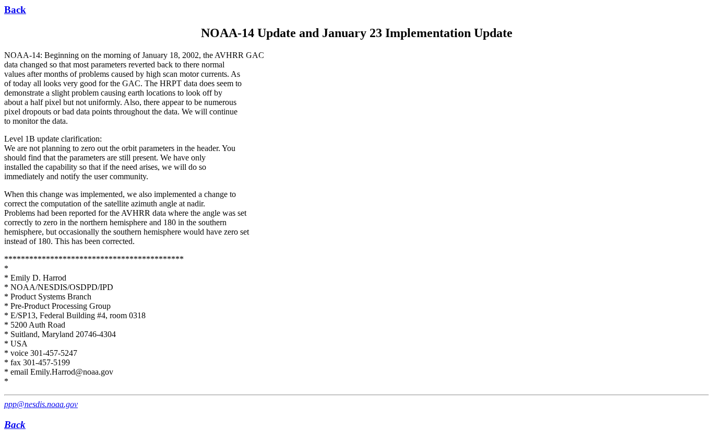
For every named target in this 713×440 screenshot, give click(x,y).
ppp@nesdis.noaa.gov (41, 404)
